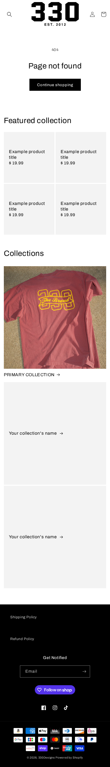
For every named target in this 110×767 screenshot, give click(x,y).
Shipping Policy (23, 617)
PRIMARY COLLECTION (29, 374)
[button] (9, 14)
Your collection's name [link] (33, 433)
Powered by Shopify (69, 757)
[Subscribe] (84, 671)
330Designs (46, 757)
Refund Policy (22, 639)
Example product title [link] (27, 154)
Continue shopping (55, 85)
